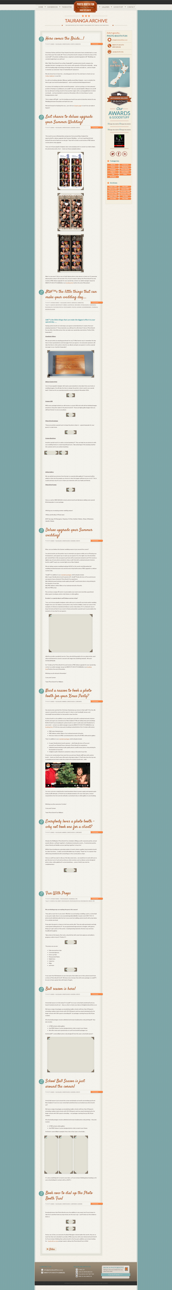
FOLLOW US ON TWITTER (86, 1274)
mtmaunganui (85, 305)
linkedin (124, 153)
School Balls (125, 172)
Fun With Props (58, 893)
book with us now (53, 1241)
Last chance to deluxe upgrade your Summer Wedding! (69, 119)
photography (67, 307)
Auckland (59, 44)
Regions (113, 172)
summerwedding (86, 307)
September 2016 (125, 194)
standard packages (66, 575)
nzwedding (93, 305)
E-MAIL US (81, 1269)
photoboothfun (58, 307)
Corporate (78, 701)
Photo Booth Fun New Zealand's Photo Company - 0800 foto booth (85, 7)
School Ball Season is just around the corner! (65, 1084)
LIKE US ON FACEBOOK (85, 1272)
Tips (76, 898)
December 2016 (113, 191)
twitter (112, 153)
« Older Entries (51, 1249)
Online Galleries (49, 76)
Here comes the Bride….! (65, 39)
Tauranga (72, 898)
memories (77, 305)
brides (65, 305)
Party (59, 901)
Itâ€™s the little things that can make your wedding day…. (71, 294)
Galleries (105, 7)
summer (79, 307)
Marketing (80, 302)
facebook (118, 153)
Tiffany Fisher (55, 302)
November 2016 (125, 191)
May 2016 (125, 198)
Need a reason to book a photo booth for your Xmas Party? (69, 693)
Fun (56, 901)
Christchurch (66, 44)
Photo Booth (64, 898)
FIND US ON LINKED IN (85, 1276)
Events (73, 44)
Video (125, 174)
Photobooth (49, 307)
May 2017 (125, 186)
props (90, 901)
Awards (64, 701)
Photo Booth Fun (75, 901)
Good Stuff (118, 7)
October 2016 (113, 194)
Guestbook (70, 305)
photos (74, 307)
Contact (131, 7)
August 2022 (113, 186)
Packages (113, 169)
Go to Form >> (115, 1274)
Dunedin (73, 127)
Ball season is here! (61, 989)
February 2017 (113, 189)
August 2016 (113, 196)
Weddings (113, 176)
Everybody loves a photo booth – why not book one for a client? (70, 824)
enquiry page (77, 105)
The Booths (67, 7)
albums (53, 305)
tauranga (95, 307)
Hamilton (78, 44)
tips (93, 901)
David (52, 44)
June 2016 (113, 198)
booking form (69, 283)
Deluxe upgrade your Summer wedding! (69, 532)
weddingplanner (50, 309)
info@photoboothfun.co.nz (119, 40)
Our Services (52, 7)
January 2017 (125, 189)
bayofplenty (59, 305)
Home (40, 7)
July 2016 (125, 196)
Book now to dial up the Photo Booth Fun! (69, 1195)
